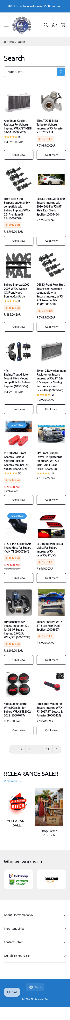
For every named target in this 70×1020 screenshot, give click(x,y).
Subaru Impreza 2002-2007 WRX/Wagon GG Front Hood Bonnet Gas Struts (17, 290)
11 (47, 749)
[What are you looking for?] (61, 72)
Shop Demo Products (49, 833)
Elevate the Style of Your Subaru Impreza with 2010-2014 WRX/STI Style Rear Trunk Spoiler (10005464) (51, 206)
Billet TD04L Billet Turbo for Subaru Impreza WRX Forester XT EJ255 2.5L (50, 126)
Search (21, 41)
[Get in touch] (54, 25)
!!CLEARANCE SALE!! (17, 823)
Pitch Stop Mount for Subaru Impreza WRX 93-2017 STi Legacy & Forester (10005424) (50, 709)
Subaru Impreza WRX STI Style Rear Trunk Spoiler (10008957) (49, 625)
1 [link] (13, 749)
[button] (6, 25)
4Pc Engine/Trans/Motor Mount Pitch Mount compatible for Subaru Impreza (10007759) (17, 378)
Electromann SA (39, 999)
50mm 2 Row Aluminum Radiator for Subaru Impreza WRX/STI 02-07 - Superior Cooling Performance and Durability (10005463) (51, 380)
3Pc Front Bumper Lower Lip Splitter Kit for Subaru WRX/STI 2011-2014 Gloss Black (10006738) (49, 460)
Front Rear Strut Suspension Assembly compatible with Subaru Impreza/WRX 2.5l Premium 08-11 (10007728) (17, 208)
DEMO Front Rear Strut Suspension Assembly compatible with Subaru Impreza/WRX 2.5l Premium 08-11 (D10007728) (51, 294)
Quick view (18, 154)
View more (11, 781)
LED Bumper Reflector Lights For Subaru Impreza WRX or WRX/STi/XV (50, 549)
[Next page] (56, 749)
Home (10, 41)
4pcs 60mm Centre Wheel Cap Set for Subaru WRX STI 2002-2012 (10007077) (18, 709)
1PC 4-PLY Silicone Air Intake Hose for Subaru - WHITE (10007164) (17, 547)
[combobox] (35, 72)
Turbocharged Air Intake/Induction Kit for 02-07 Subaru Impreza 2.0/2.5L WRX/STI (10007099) (17, 629)
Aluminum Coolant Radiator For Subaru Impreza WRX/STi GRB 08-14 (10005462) (18, 126)
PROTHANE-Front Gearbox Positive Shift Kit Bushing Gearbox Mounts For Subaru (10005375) (16, 460)
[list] (35, 880)
